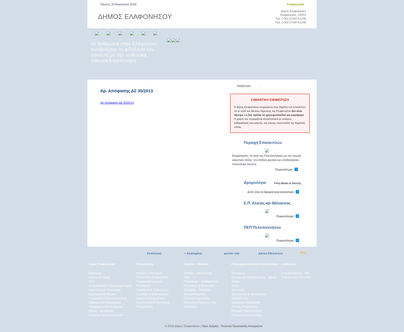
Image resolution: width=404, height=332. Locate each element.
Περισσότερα (283, 169)
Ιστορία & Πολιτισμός (149, 273)
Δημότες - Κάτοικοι (196, 264)
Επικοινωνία (295, 4)
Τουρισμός (238, 273)
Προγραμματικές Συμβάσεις (106, 306)
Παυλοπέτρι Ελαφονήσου (152, 277)
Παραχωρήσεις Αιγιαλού (246, 315)
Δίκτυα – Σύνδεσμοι (101, 311)
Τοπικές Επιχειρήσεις (244, 306)
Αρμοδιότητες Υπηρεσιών (105, 290)
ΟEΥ (91, 281)
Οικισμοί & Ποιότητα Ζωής (200, 302)
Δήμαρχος (95, 273)
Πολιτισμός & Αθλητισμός (200, 285)
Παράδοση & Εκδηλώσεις (152, 290)
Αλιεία (235, 285)
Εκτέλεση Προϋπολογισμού (106, 315)
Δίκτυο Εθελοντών (270, 253)
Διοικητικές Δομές (100, 277)
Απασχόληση (239, 298)
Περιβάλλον (143, 285)
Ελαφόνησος (144, 264)
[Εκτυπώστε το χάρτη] (267, 151)
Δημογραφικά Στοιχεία (102, 294)
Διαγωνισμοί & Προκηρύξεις (248, 294)
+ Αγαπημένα (193, 253)
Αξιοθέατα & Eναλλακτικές (152, 294)
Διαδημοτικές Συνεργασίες (105, 302)
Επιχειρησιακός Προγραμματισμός (110, 285)
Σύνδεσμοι (190, 306)
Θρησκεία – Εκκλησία (197, 290)
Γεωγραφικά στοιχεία (149, 281)
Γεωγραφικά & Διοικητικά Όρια (107, 298)
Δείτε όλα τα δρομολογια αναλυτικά (270, 192)
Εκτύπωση (154, 253)
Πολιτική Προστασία (196, 298)
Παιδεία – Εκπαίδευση (198, 273)
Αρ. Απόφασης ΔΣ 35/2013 (117, 102)
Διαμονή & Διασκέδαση (150, 298)
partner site (231, 253)
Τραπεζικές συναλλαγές (246, 302)
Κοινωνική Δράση (195, 294)
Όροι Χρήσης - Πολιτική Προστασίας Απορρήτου (232, 326)
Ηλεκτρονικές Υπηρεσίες (296, 277)
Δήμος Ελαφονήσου (102, 264)
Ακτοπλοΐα (238, 290)
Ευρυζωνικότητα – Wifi (295, 273)
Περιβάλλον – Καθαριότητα (201, 281)
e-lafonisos (288, 264)
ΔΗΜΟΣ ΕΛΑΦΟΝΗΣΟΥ (135, 16)
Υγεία (187, 277)
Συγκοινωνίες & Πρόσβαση (153, 302)
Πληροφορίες (144, 306)
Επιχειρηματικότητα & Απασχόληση (254, 264)
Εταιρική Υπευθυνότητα (246, 311)
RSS (303, 252)
